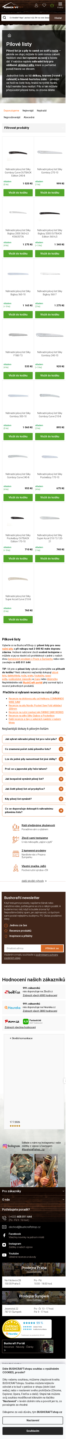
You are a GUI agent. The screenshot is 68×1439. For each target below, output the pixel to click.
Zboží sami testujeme (33, 850)
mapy (37, 679)
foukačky (39, 675)
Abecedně (29, 117)
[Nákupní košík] (52, 4)
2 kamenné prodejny (32, 863)
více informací (32, 1288)
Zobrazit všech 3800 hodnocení (40, 1029)
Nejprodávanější (12, 117)
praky (30, 675)
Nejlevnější (28, 110)
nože (55, 50)
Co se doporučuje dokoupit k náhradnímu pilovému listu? (29, 823)
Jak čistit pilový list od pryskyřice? (25, 801)
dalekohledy (13, 675)
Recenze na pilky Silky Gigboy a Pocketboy (31, 715)
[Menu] (60, 5)
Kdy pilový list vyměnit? (18, 811)
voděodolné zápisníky (20, 679)
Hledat (58, 18)
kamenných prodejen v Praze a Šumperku (30, 658)
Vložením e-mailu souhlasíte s (31, 969)
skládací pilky (26, 65)
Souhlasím (32, 1430)
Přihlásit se (49, 960)
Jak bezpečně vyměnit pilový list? (24, 791)
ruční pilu (7, 648)
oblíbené (44, 5)
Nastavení (33, 1420)
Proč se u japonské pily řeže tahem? (26, 781)
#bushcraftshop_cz (33, 1167)
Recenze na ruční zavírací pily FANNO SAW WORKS (36, 712)
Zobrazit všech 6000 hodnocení (40, 1013)
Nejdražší (42, 110)
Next (63, 1098)
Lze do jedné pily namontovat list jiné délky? (26, 770)
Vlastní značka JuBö (32, 878)
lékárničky (52, 679)
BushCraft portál (32, 682)
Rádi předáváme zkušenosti (37, 838)
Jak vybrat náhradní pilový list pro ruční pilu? (28, 746)
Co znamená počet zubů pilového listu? (28, 758)
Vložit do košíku (18, 192)
